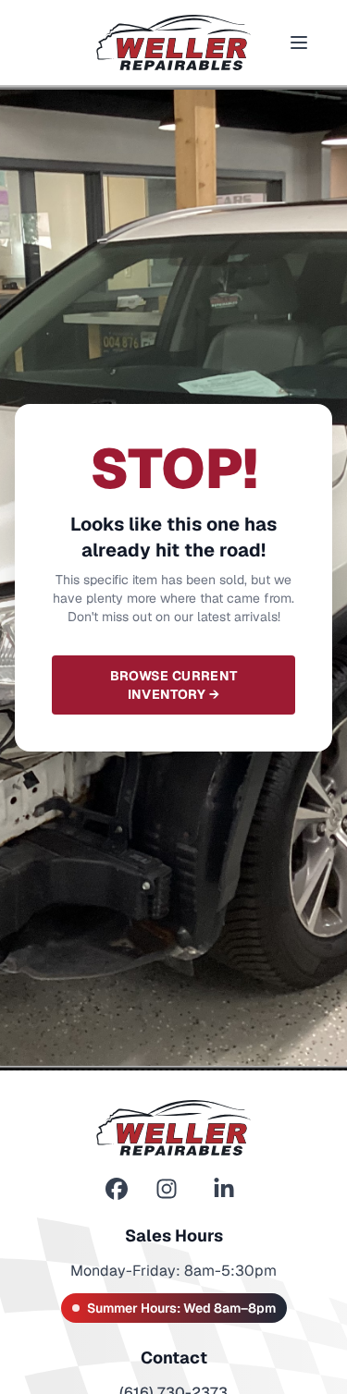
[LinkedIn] (224, 1189)
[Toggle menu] (298, 42)
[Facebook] (116, 1189)
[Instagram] (166, 1189)
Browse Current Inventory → (174, 685)
